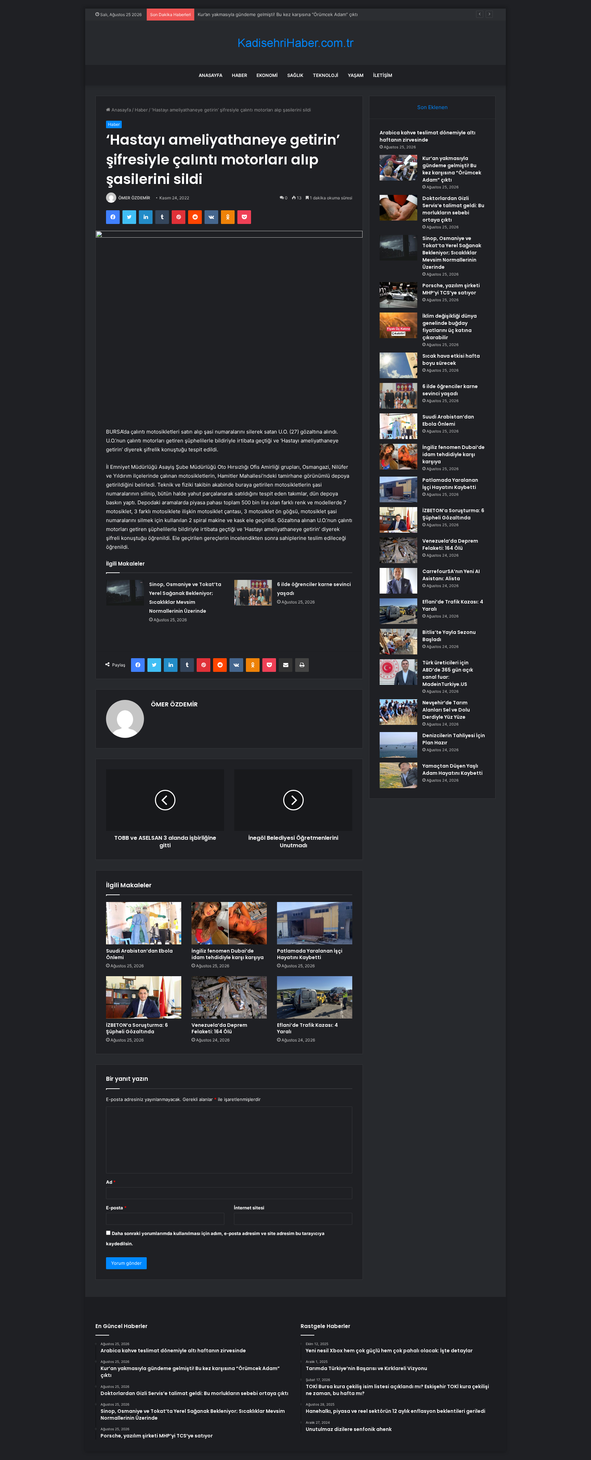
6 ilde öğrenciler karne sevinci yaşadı (450, 390)
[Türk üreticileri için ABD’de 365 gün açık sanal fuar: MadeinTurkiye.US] (398, 672)
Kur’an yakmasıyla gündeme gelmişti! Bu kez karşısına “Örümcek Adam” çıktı (451, 169)
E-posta (116, 1207)
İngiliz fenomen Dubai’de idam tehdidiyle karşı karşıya (228, 954)
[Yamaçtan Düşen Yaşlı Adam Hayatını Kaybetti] (398, 775)
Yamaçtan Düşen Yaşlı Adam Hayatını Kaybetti (452, 769)
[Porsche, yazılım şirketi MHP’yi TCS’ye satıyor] (398, 295)
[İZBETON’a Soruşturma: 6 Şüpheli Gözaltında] (143, 997)
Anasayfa (210, 75)
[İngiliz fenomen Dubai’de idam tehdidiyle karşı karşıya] (229, 923)
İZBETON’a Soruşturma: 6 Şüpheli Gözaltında (137, 1028)
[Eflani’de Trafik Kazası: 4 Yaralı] (314, 997)
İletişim (382, 75)
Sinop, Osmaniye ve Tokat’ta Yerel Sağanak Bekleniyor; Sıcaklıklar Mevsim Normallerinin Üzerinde (451, 252)
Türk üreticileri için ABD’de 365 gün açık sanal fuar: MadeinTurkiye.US (447, 673)
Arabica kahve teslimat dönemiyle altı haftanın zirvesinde (427, 136)
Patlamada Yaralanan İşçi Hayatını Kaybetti (309, 954)
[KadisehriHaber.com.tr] (295, 43)
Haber (239, 75)
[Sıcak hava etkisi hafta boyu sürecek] (398, 365)
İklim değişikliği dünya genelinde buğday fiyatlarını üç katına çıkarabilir (449, 327)
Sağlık (295, 75)
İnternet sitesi (249, 1207)
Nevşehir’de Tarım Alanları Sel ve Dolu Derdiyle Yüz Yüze (446, 709)
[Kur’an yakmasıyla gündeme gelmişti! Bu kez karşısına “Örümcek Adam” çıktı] (398, 168)
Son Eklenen (432, 107)
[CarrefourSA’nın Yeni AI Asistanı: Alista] (398, 581)
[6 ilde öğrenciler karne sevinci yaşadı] (253, 593)
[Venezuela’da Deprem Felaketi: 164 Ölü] (229, 997)
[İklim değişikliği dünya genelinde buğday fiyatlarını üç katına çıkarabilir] (398, 325)
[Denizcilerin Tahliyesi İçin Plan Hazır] (398, 745)
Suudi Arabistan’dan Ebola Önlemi (139, 954)
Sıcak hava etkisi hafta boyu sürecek (451, 360)
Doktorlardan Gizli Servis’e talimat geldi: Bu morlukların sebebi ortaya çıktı (453, 209)
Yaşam (356, 75)
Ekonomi (267, 75)
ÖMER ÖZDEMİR (134, 197)
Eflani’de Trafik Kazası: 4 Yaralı (307, 1028)
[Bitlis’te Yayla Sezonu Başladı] (398, 641)
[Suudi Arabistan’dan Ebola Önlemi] (143, 923)
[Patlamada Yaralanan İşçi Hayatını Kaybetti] (314, 923)
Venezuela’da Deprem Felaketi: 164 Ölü (219, 1028)
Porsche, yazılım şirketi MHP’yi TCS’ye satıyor (451, 289)
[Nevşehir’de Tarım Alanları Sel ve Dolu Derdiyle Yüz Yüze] (398, 712)
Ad (111, 1182)
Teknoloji (325, 75)
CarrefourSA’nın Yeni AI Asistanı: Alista (451, 575)
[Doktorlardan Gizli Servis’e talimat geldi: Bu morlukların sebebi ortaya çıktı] (398, 208)
